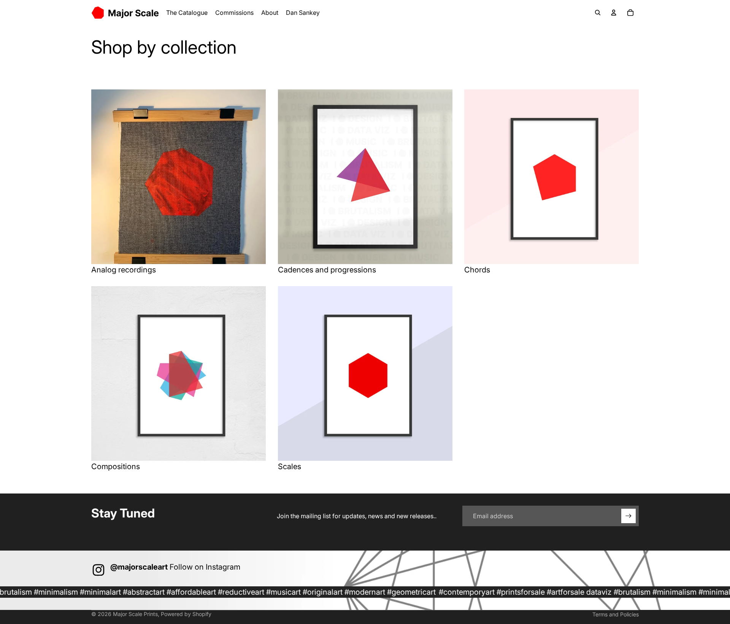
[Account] (613, 12)
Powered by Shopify (186, 614)
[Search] (597, 12)
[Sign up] (628, 516)
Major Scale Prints (135, 614)
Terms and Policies (615, 614)
